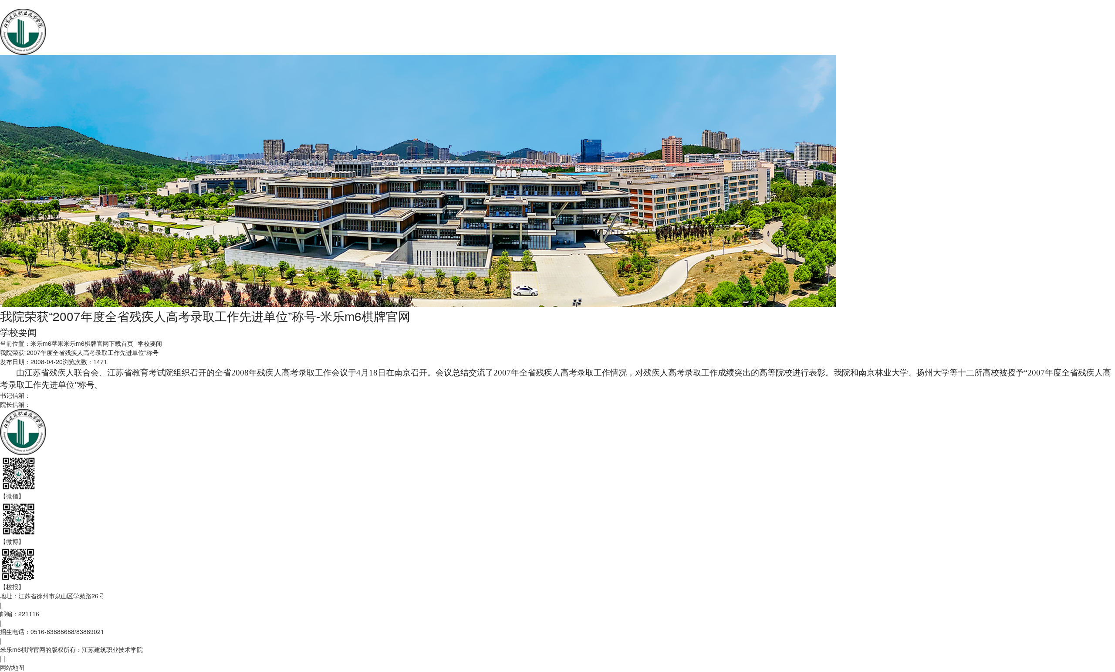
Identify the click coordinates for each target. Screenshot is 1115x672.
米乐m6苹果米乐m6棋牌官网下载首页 (81, 343)
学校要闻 (150, 343)
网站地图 (12, 667)
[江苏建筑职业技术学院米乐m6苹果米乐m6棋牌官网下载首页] (124, 31)
